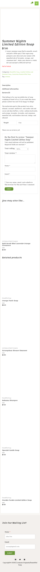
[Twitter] (20, 559)
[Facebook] (15, 559)
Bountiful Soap (15, 72)
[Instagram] (24, 559)
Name (7, 166)
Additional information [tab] (10, 89)
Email (7, 174)
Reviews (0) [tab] (6, 93)
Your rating (10, 148)
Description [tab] (6, 85)
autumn (7, 76)
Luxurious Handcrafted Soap (21, 74)
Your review (11, 153)
